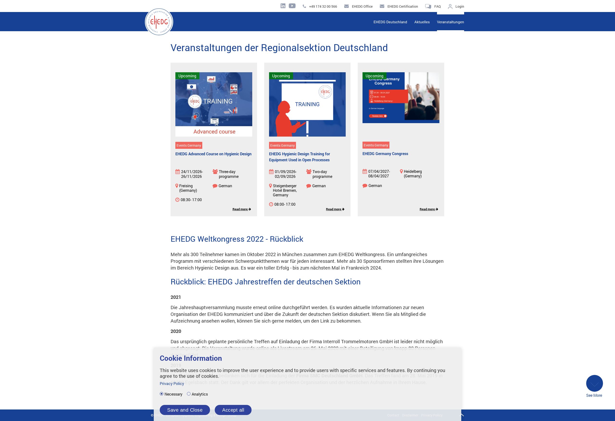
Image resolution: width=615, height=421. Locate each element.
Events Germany (189, 145)
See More (594, 395)
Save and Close (185, 410)
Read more (240, 209)
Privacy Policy (172, 383)
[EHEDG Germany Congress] (401, 104)
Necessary (173, 394)
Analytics (200, 394)
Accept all (233, 410)
